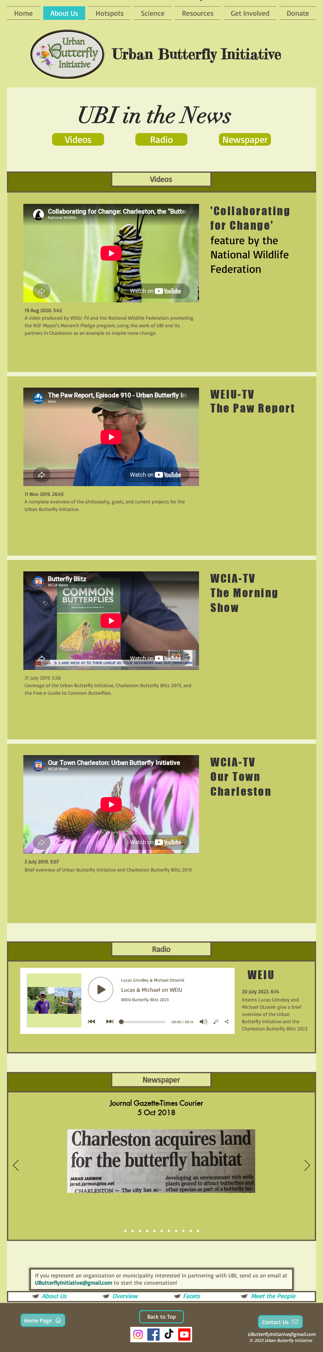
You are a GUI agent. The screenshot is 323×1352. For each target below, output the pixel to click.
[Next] (307, 1166)
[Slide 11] (198, 1231)
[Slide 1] (125, 1231)
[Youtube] (184, 1334)
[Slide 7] (169, 1231)
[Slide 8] (176, 1231)
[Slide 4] (147, 1231)
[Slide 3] (133, 1231)
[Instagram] (138, 1334)
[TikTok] (169, 1334)
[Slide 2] (140, 1231)
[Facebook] (153, 1334)
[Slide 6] (162, 1231)
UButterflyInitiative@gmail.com (73, 1282)
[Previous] (16, 1166)
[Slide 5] (154, 1231)
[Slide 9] (183, 1231)
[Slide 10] (191, 1231)
